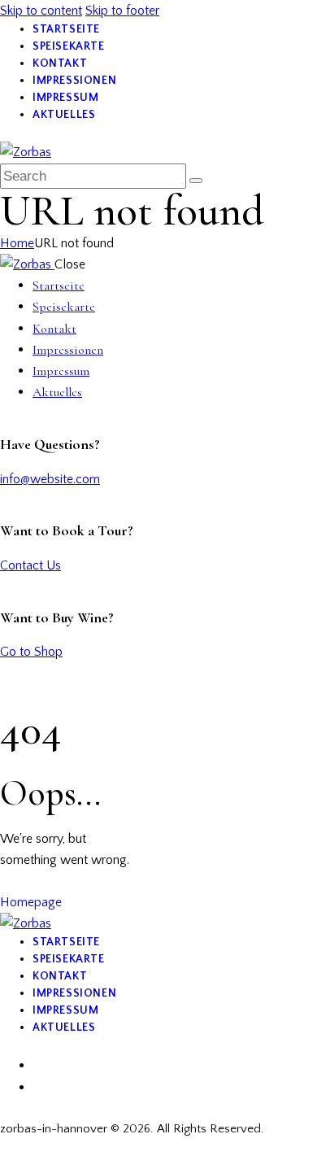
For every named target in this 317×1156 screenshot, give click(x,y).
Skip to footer (122, 10)
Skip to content (41, 10)
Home (17, 243)
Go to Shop (31, 651)
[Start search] (195, 180)
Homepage (31, 902)
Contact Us (30, 565)
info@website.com (50, 479)
